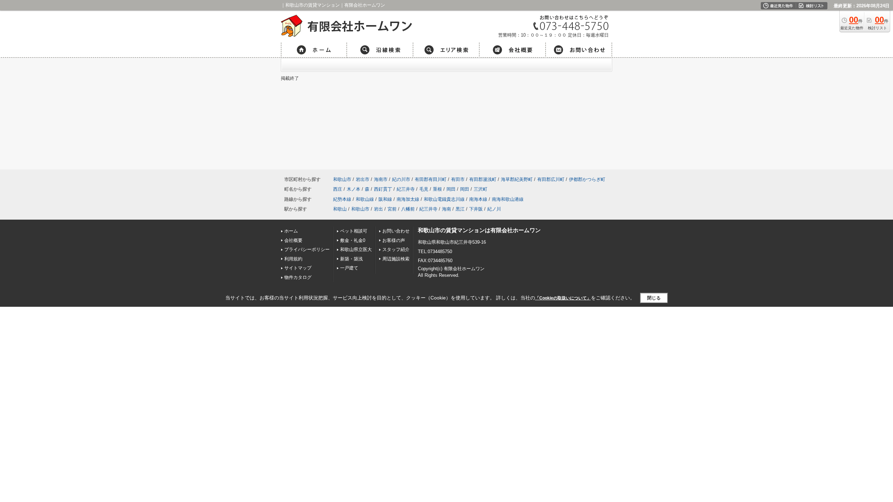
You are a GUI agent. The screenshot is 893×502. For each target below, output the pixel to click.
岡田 (451, 189)
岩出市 (362, 179)
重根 (437, 189)
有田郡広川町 (550, 179)
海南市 (381, 179)
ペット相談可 (353, 231)
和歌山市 (342, 179)
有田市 (458, 179)
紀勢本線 (342, 199)
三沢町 (480, 189)
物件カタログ (298, 277)
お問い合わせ (396, 231)
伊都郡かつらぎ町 (587, 179)
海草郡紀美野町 (517, 179)
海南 (446, 209)
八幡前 (408, 209)
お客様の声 (393, 240)
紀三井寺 (406, 189)
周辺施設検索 (396, 258)
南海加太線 (408, 199)
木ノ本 (353, 189)
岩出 (378, 209)
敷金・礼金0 (352, 240)
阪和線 (385, 199)
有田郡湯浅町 (482, 179)
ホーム (291, 231)
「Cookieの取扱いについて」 (563, 298)
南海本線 (478, 199)
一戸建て (349, 268)
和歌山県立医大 (356, 249)
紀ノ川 (494, 209)
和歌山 (340, 209)
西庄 (337, 189)
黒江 (460, 209)
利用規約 (293, 258)
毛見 (423, 189)
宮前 (392, 209)
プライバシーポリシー (307, 249)
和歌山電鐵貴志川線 (444, 199)
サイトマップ (298, 268)
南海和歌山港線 (508, 199)
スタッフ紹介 (396, 249)
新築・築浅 (351, 258)
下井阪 (476, 209)
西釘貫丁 (383, 189)
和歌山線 (365, 199)
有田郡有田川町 (430, 179)
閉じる (654, 298)
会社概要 (293, 240)
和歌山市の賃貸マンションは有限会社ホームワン (479, 230)
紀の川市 (401, 179)
